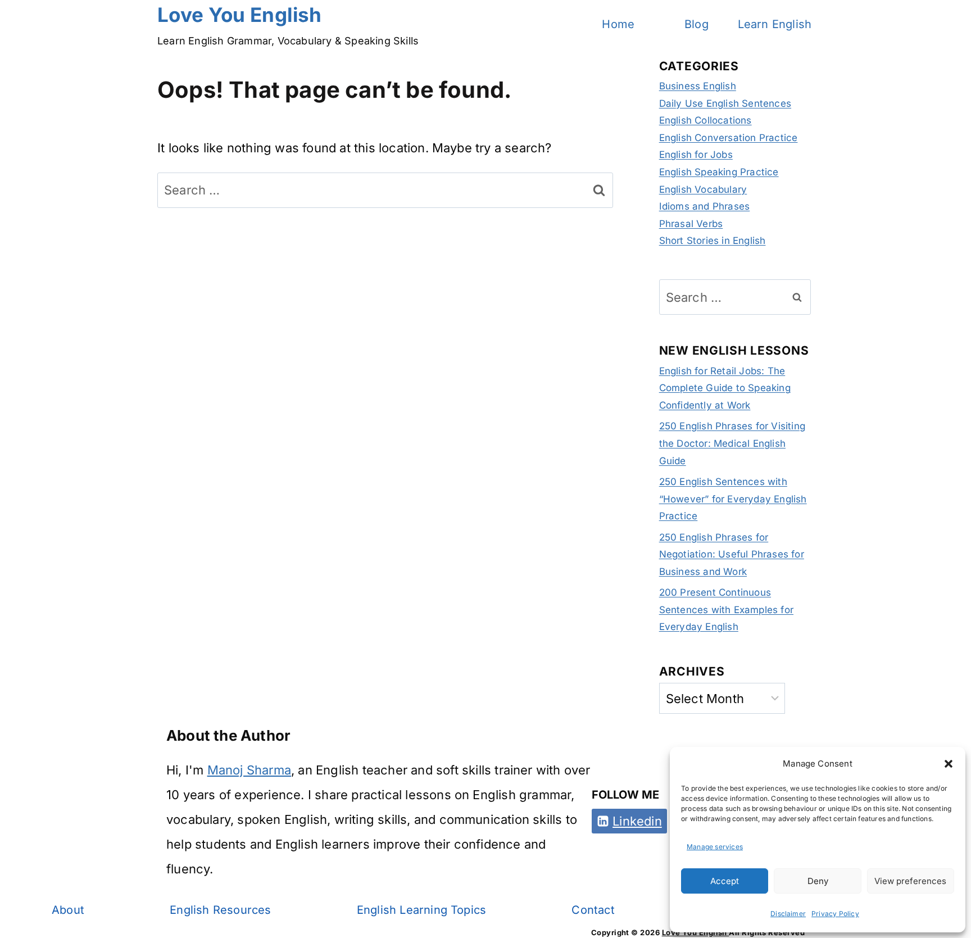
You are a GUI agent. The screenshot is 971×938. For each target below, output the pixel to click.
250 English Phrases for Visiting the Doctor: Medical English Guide (732, 443)
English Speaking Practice (719, 172)
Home (618, 24)
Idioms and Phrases (704, 206)
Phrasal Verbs (691, 223)
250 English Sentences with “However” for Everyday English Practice (733, 499)
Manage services (715, 846)
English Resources (220, 910)
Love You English (695, 932)
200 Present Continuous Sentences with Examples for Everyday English (726, 609)
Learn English (775, 24)
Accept (724, 881)
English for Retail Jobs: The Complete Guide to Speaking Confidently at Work (725, 388)
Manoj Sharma (249, 770)
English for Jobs (696, 154)
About (68, 910)
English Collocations (705, 120)
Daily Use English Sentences (725, 103)
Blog (696, 24)
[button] (948, 763)
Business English (697, 86)
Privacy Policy (835, 913)
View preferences (910, 881)
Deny (817, 881)
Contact (592, 910)
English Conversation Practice (728, 137)
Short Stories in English (712, 240)
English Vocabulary (703, 189)
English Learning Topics (422, 910)
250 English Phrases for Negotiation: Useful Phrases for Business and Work (731, 554)
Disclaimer (788, 913)
